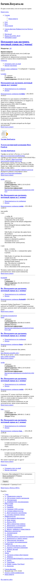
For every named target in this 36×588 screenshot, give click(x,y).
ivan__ (3, 409)
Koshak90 (4, 278)
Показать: (5, 474)
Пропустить (5, 12)
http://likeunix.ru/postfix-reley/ (10, 353)
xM (10, 48)
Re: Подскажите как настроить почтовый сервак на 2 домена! (14, 196)
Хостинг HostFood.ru (8, 139)
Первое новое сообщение (9, 69)
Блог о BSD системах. (8, 356)
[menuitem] (13, 19)
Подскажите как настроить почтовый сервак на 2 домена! (16, 43)
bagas (2, 317)
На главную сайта (6, 579)
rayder (3, 179)
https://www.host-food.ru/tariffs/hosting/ (13, 156)
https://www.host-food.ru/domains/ (11, 173)
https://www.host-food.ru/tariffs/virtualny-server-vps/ (11, 160)
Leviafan (3, 74)
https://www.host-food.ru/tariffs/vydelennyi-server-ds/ (17, 170)
